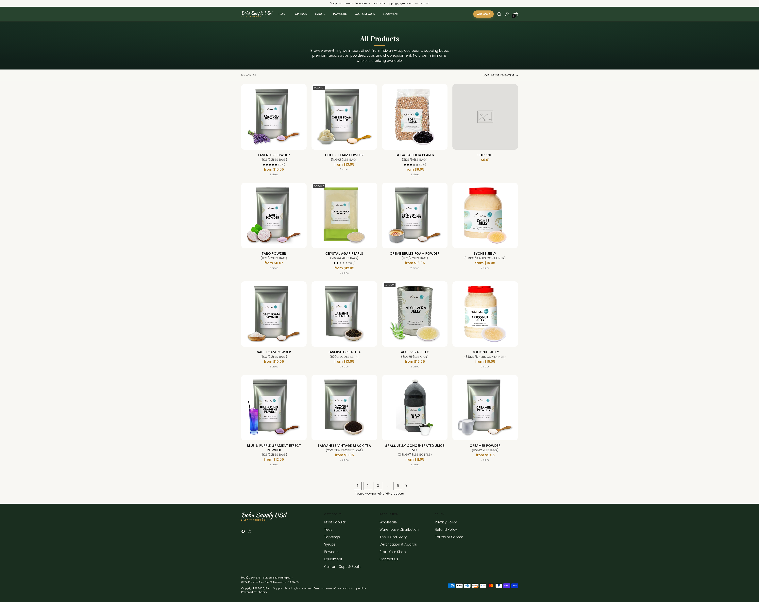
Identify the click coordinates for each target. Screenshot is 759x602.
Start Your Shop (393, 551)
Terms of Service (449, 537)
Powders (331, 551)
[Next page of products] (406, 486)
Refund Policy (446, 529)
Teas (328, 529)
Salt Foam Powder (274, 354)
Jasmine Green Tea (344, 354)
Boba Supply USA (276, 588)
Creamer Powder (485, 447)
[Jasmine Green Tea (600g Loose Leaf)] (344, 314)
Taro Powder (274, 255)
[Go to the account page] (507, 14)
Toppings (332, 537)
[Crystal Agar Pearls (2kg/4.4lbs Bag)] (344, 215)
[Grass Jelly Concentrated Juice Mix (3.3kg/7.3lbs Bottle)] (414, 407)
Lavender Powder (274, 157)
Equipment (333, 559)
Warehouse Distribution (399, 529)
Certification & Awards (398, 544)
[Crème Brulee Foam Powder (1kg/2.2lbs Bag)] (414, 215)
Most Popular (335, 522)
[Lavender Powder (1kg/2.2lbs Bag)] (274, 116)
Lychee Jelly (485, 255)
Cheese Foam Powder (344, 157)
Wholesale (483, 14)
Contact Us (389, 559)
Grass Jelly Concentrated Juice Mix (415, 450)
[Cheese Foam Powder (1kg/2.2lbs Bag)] (344, 116)
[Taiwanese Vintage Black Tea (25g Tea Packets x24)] (344, 407)
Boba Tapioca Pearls (415, 157)
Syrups (329, 544)
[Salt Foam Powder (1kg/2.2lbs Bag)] (274, 314)
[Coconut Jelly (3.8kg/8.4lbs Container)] (485, 314)
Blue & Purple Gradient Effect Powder (274, 450)
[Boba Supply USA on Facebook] (243, 532)
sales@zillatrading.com (278, 577)
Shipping (485, 155)
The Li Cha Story (393, 537)
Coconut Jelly (485, 354)
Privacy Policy (446, 522)
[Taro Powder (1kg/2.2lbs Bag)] (274, 215)
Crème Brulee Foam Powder (415, 255)
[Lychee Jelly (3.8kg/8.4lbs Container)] (485, 215)
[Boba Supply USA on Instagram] (249, 532)
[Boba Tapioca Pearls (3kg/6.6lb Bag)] (414, 116)
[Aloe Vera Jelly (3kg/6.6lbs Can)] (414, 314)
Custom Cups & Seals (342, 566)
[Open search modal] (499, 14)
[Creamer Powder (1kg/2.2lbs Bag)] (485, 407)
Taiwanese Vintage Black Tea (344, 447)
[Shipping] (485, 116)
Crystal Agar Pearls (344, 255)
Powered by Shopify (254, 592)
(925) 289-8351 (251, 577)
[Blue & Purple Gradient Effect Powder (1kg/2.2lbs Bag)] (274, 407)
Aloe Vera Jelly (415, 354)
